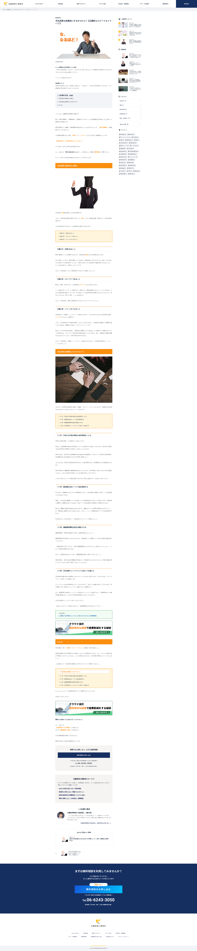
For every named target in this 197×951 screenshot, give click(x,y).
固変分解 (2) (131, 162)
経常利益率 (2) (124, 165)
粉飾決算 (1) (132, 173)
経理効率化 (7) (123, 114)
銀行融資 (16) (123, 134)
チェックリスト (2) (133, 157)
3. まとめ (60, 105)
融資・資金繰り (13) (125, 118)
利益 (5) (137, 140)
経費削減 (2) (132, 159)
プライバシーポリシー (123, 936)
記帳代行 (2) (131, 168)
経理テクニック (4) (124, 145)
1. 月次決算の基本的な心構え (66, 98)
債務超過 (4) (123, 148)
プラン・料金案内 (144, 4)
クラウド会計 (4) (134, 145)
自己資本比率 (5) (124, 142)
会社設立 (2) (123, 100)
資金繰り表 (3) (124, 157)
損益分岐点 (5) (130, 140)
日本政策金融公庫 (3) (134, 151)
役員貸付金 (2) (133, 165)
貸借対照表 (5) (133, 142)
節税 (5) (122, 140)
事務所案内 (165, 4)
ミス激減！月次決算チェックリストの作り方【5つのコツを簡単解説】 (77, 615)
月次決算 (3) (131, 148)
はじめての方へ (39, 4)
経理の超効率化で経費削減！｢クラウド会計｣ (72, 795)
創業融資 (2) (123, 168)
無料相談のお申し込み (84, 755)
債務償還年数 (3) (133, 154)
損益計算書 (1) (124, 173)
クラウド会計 (102, 4)
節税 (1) (122, 105)
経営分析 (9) (131, 134)
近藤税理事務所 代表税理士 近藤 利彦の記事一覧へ (95, 823)
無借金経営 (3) (124, 151)
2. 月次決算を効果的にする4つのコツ (68, 101)
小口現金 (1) (123, 171)
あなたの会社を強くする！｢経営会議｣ (70, 788)
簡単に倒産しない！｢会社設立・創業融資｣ (71, 798)
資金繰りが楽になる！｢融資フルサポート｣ (71, 792)
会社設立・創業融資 (123, 4)
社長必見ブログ (110, 936)
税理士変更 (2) (124, 159)
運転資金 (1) (137, 171)
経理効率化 (9, 9)
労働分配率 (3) (124, 154)
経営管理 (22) (123, 109)
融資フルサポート (81, 4)
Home (4, 9)
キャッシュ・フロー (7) (125, 137)
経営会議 (60, 4)
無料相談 (186, 4)
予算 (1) (130, 171)
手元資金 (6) (135, 137)
